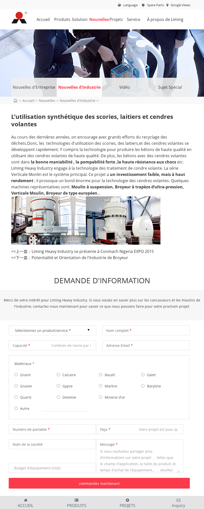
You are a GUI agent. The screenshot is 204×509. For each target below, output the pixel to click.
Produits (58, 19)
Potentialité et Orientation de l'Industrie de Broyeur (80, 257)
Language (130, 5)
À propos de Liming (165, 19)
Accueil (41, 19)
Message (107, 444)
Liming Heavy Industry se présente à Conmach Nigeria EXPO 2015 (93, 251)
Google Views (180, 5)
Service (131, 19)
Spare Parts (155, 5)
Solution (76, 19)
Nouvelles (94, 19)
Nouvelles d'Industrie (79, 87)
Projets (114, 19)
